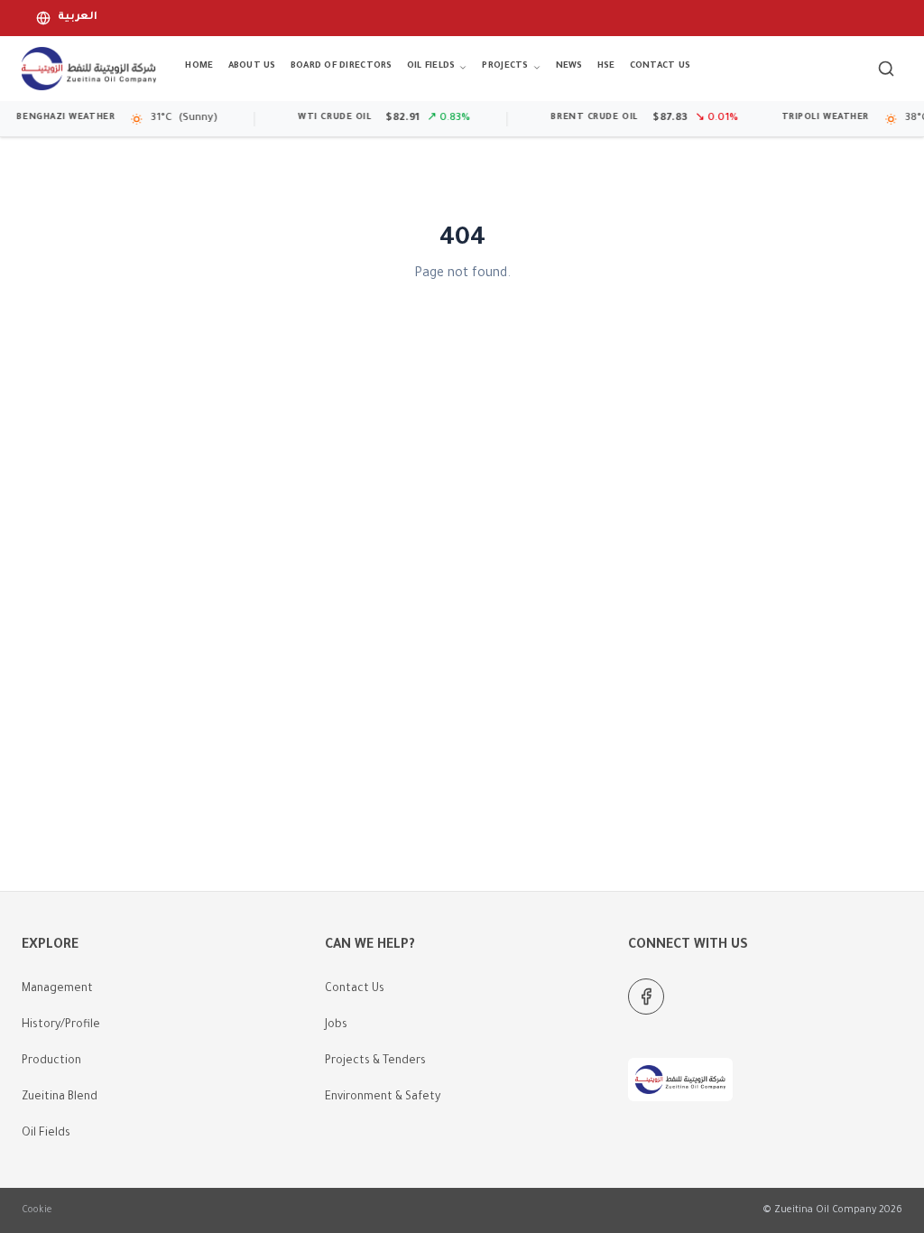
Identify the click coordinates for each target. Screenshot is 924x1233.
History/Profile (61, 1025)
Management (57, 989)
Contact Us (660, 66)
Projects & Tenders (375, 1061)
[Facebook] (646, 996)
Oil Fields (431, 66)
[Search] (886, 68)
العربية (77, 17)
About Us (252, 66)
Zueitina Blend (59, 1097)
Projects (505, 66)
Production (51, 1061)
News (569, 66)
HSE (606, 66)
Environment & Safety (382, 1097)
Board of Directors (342, 66)
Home (199, 66)
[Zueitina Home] (89, 68)
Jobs (336, 1025)
